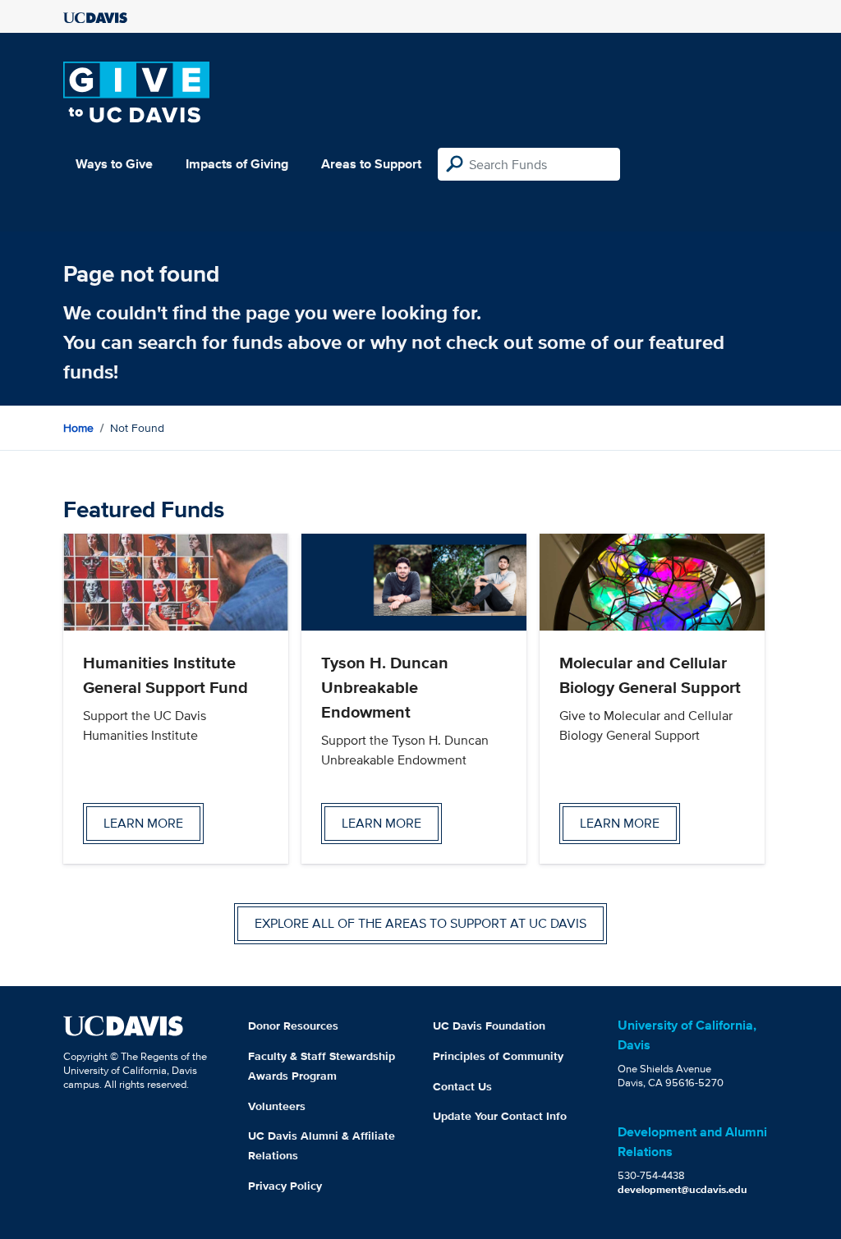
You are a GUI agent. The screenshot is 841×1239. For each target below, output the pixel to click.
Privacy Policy (285, 1185)
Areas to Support (371, 163)
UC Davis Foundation (489, 1025)
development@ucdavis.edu (682, 1189)
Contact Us (462, 1086)
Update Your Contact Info (500, 1116)
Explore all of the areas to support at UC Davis (420, 923)
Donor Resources (293, 1025)
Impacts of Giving (237, 163)
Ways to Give (114, 163)
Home (78, 428)
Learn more (143, 823)
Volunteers (277, 1106)
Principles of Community (498, 1056)
